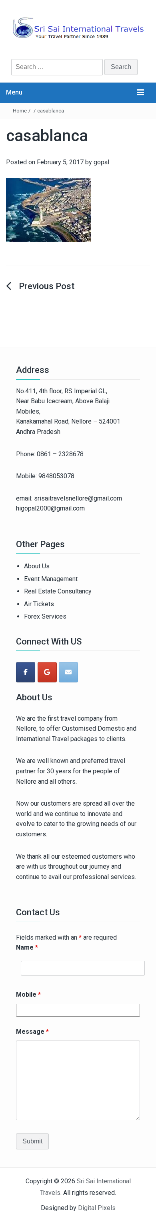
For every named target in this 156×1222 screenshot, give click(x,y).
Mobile (28, 994)
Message (32, 1031)
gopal (101, 162)
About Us (37, 566)
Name (27, 947)
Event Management (51, 579)
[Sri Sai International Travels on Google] (47, 672)
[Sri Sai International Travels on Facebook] (25, 672)
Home (20, 111)
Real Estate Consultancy (58, 591)
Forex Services (45, 616)
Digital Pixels (97, 1208)
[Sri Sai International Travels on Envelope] (68, 672)
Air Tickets (39, 604)
